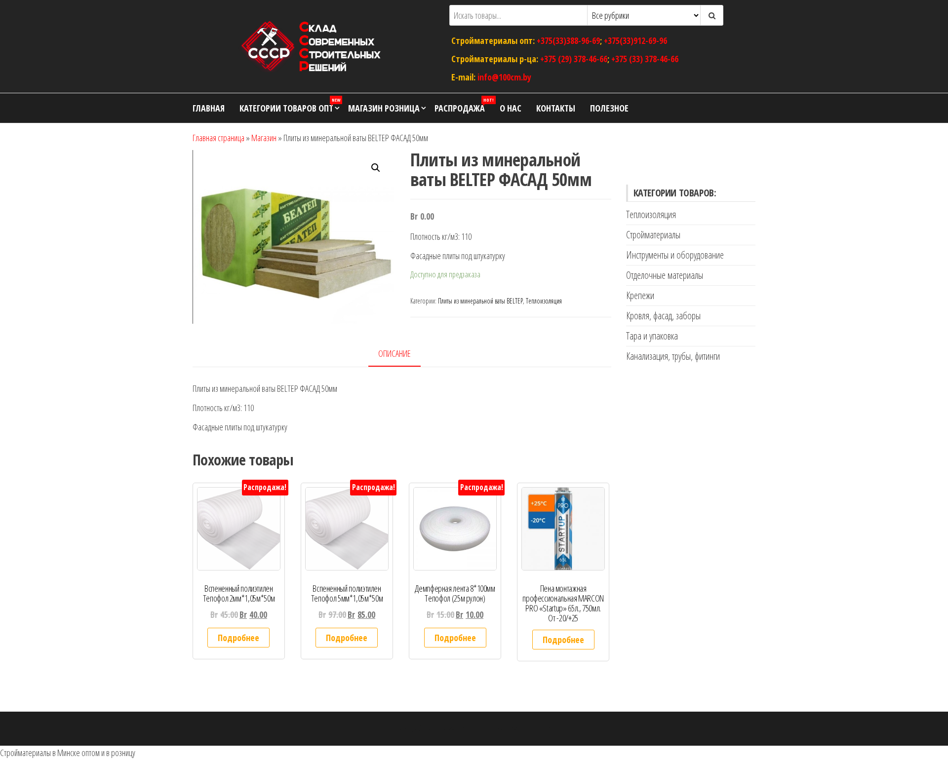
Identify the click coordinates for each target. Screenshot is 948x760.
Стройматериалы (653, 234)
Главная (209, 108)
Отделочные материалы (664, 275)
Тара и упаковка (652, 335)
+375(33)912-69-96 (635, 40)
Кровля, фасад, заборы (663, 315)
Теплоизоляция (544, 300)
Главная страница (218, 138)
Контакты (555, 108)
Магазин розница (384, 108)
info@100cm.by (504, 76)
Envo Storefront (529, 728)
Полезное (609, 108)
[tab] (401, 354)
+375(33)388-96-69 (568, 40)
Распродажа (463, 105)
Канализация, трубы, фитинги (673, 356)
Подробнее (238, 638)
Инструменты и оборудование (675, 255)
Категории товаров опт (289, 105)
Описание (394, 353)
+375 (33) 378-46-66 (644, 59)
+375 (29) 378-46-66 (573, 59)
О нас (510, 108)
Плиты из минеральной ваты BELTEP (480, 300)
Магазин (263, 138)
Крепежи (640, 295)
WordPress (465, 728)
